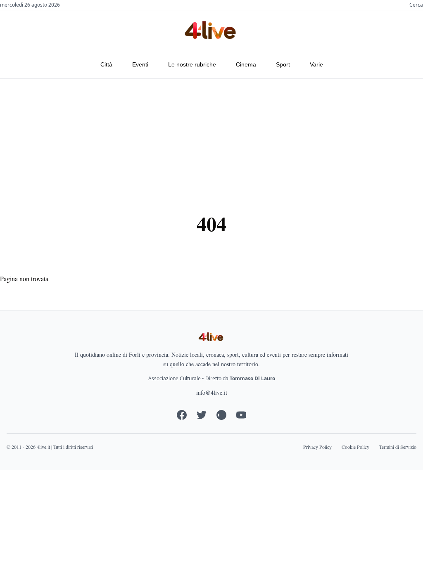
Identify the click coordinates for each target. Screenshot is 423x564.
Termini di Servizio (397, 446)
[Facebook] (182, 415)
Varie (316, 64)
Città (106, 64)
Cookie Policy (355, 446)
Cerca (416, 5)
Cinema (246, 64)
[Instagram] (221, 415)
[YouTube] (241, 415)
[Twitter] (202, 415)
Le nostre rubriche (192, 64)
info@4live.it (211, 392)
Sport (283, 64)
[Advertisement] (211, 141)
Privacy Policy (317, 446)
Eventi (140, 64)
